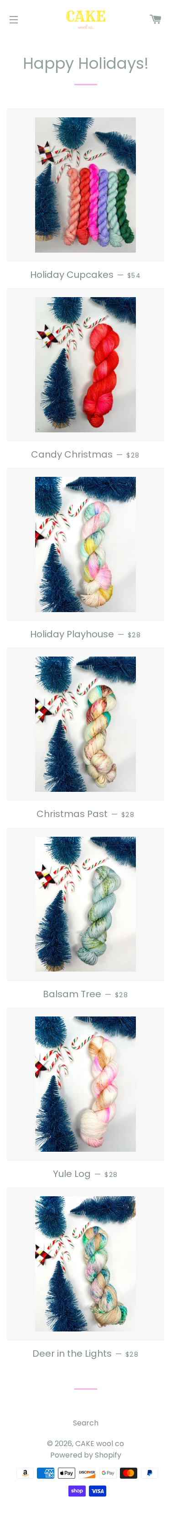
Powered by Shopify (85, 1455)
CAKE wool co (99, 1443)
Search (85, 1423)
